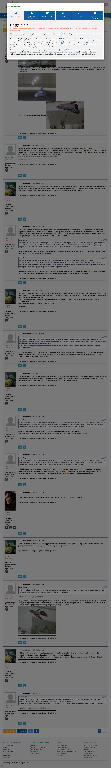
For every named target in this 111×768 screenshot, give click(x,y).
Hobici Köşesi (52, 52)
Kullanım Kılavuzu (68, 43)
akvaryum (77, 41)
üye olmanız (39, 47)
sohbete (93, 41)
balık (54, 41)
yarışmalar (46, 41)
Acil (27, 54)
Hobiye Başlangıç (66, 50)
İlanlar (75, 54)
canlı (69, 41)
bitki (59, 41)
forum (30, 41)
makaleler (38, 41)
